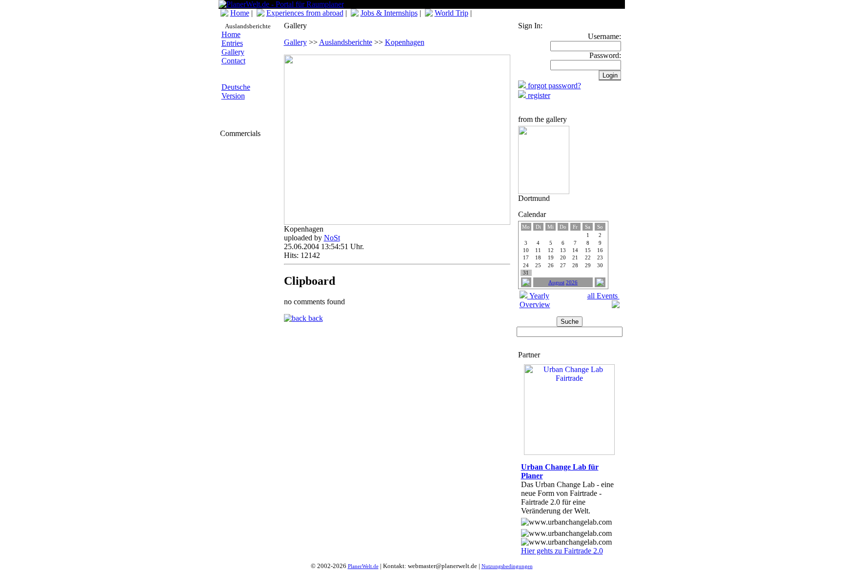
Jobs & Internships (389, 13)
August (556, 282)
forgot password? (553, 85)
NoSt (332, 238)
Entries (232, 43)
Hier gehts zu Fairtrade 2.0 (562, 551)
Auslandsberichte (345, 42)
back (314, 318)
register (538, 95)
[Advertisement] (249, 198)
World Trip (451, 13)
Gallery (232, 52)
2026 (572, 282)
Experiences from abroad (304, 13)
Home (239, 13)
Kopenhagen (404, 42)
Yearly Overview (535, 300)
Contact (233, 61)
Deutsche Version (235, 91)
